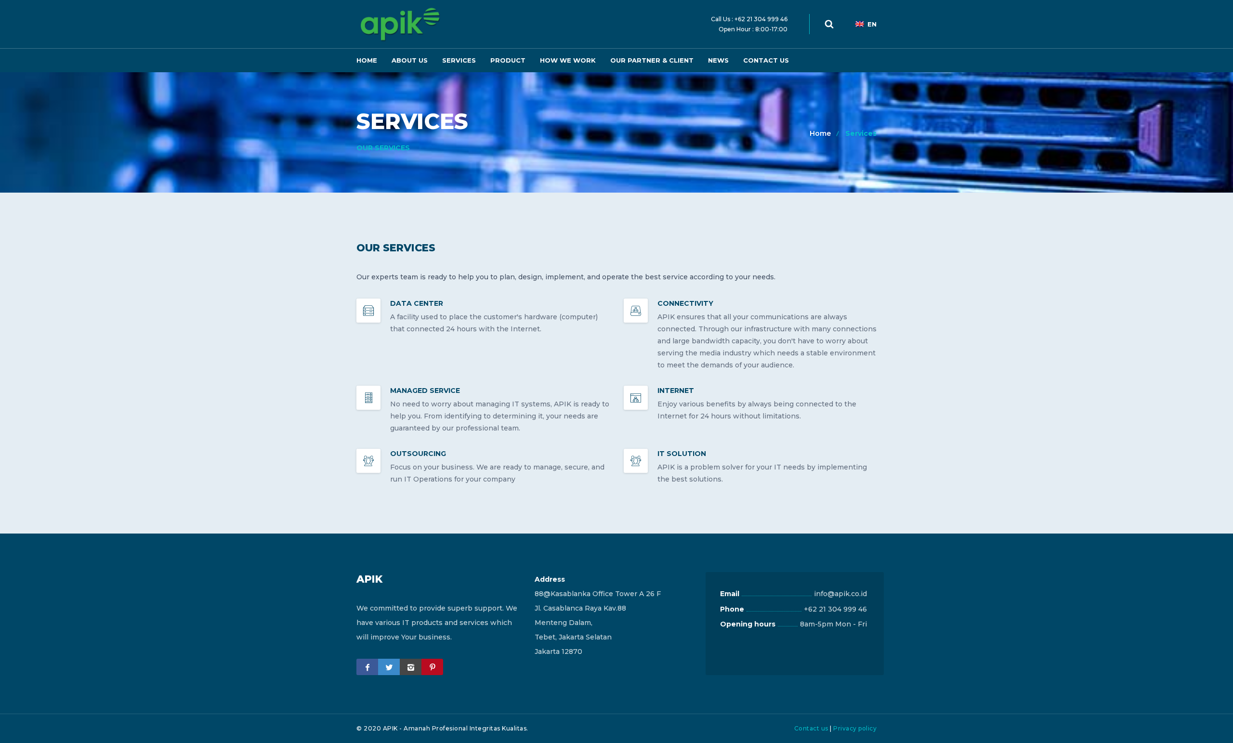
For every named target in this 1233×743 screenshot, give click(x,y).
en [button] (872, 24)
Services (459, 60)
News (718, 60)
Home (366, 60)
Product (507, 60)
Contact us (811, 728)
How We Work (568, 60)
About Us (410, 60)
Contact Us (766, 60)
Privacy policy (855, 728)
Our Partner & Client (652, 60)
